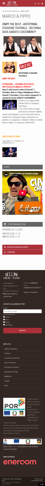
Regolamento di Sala (11, 372)
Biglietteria (7, 376)
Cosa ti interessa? (9, 314)
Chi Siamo (7, 353)
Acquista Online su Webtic (18, 247)
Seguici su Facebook (31, 292)
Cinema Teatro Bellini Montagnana (11, 11)
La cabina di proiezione (12, 358)
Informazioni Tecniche (11, 367)
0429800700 (34, 283)
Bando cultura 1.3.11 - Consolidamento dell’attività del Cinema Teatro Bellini (20, 448)
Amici (6, 386)
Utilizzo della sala (10, 363)
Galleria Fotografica (10, 349)
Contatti (6, 381)
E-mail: (5, 308)
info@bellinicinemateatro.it (32, 288)
